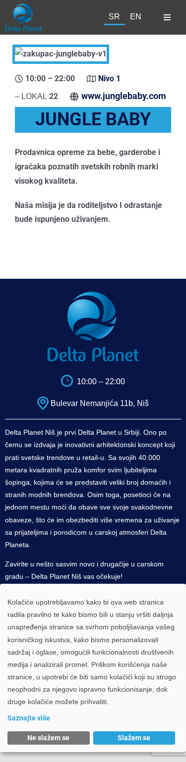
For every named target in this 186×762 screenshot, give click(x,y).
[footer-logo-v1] (93, 295)
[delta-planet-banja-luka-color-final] (23, 7)
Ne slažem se (48, 738)
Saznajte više (28, 718)
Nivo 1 (109, 78)
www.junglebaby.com (123, 96)
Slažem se (134, 738)
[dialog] (93, 668)
